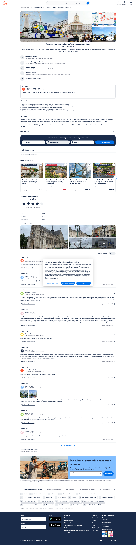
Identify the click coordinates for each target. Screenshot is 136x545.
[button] (68, 47)
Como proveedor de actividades (107, 518)
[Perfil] (131, 2)
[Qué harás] (114, 101)
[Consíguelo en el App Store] (55, 525)
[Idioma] (124, 2)
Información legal (68, 520)
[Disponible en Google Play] (55, 519)
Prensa (93, 525)
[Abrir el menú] (114, 261)
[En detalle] (114, 116)
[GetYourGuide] (5, 3)
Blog (93, 523)
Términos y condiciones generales (72, 528)
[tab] (32, 489)
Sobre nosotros (95, 518)
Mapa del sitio (67, 533)
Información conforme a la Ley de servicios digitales (76, 530)
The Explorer (95, 530)
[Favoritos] (118, 2)
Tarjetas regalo (95, 528)
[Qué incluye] (114, 131)
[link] (31, 177)
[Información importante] (114, 155)
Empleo (94, 520)
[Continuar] (115, 177)
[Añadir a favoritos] (41, 164)
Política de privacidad (69, 523)
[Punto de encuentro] (114, 150)
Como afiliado (105, 526)
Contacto (66, 518)
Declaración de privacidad (43, 482)
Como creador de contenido (106, 523)
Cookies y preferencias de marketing (73, 525)
